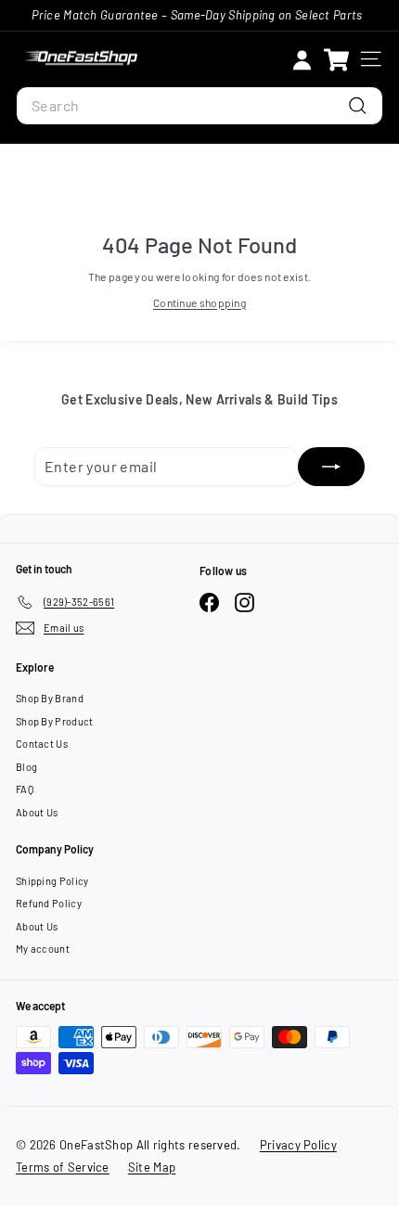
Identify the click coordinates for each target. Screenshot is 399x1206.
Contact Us (42, 744)
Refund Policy (49, 903)
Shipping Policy (52, 881)
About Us (37, 812)
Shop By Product (55, 721)
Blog (26, 767)
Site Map (151, 1167)
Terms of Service (62, 1167)
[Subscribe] (331, 466)
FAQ (24, 789)
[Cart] (336, 58)
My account (43, 949)
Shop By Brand (50, 698)
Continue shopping (199, 302)
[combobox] (199, 105)
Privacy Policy (298, 1144)
